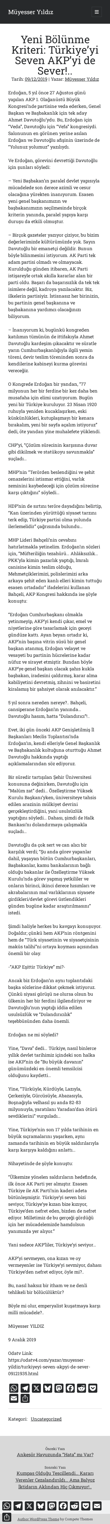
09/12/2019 (36, 79)
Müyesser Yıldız (30, 12)
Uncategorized (46, 1419)
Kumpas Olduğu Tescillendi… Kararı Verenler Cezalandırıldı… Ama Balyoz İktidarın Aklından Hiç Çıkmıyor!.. (55, 1480)
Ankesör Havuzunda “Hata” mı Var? (55, 1454)
